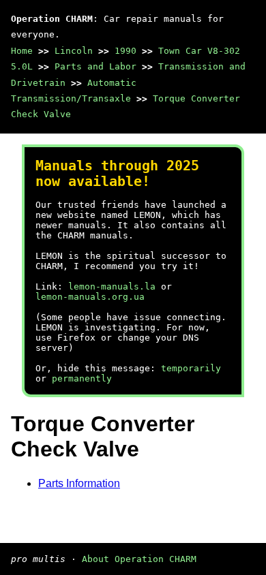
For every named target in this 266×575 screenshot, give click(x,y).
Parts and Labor (95, 66)
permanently (82, 378)
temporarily (191, 368)
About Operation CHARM (139, 559)
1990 (125, 51)
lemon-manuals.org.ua (90, 297)
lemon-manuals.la (112, 286)
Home (22, 51)
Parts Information (79, 483)
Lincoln (74, 51)
